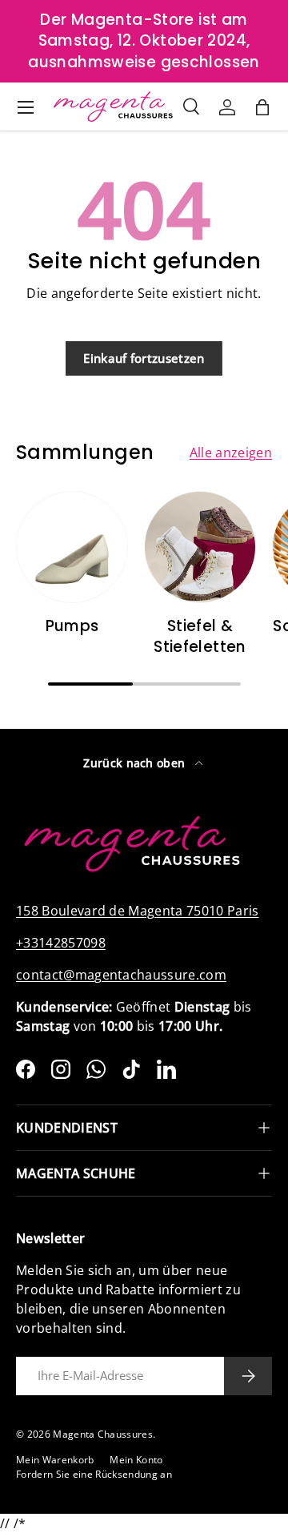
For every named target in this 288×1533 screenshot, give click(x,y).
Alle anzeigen (231, 452)
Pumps (72, 626)
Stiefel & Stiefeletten (200, 636)
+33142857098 (61, 943)
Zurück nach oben (135, 763)
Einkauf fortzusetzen (143, 358)
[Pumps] (72, 547)
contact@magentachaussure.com (121, 975)
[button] (262, 107)
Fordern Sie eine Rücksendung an (94, 1474)
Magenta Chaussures (103, 1434)
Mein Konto (136, 1460)
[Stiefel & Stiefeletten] (200, 547)
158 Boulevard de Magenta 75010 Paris (137, 910)
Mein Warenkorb (55, 1460)
